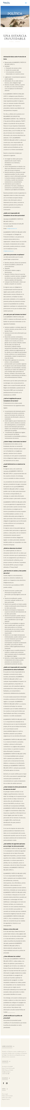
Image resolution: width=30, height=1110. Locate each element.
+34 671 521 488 (5, 1073)
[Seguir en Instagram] (6, 1083)
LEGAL (4, 1088)
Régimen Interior (6, 1099)
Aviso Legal (5, 1094)
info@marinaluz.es (12, 228)
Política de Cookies (6, 1097)
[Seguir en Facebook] (3, 1083)
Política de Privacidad (7, 1095)
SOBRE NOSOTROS (7, 1046)
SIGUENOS (5, 1078)
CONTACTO (5, 1061)
